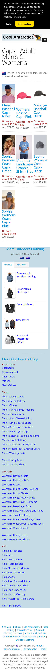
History (10, 630)
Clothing (8, 264)
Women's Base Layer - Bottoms (19, 501)
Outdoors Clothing (25, 639)
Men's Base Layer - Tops (15, 431)
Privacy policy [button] (19, 17)
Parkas (42, 636)
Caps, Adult (8, 376)
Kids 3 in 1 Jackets (12, 550)
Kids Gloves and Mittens (15, 568)
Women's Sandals (12, 636)
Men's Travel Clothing (14, 440)
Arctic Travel (31, 633)
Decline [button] (9, 24)
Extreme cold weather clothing (25, 275)
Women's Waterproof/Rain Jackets (21, 519)
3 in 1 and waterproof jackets (22, 339)
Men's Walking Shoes (14, 464)
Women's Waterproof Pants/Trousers (23, 523)
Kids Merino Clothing (13, 594)
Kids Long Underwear (14, 589)
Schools (18, 633)
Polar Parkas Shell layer (23, 290)
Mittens (6, 380)
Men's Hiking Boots (13, 460)
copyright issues (12, 648)
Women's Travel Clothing (16, 515)
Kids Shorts (8, 576)
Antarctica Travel (25, 630)
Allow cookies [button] (24, 24)
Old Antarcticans (32, 626)
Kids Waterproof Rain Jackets (18, 598)
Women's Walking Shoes (16, 539)
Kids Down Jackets (12, 559)
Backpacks (8, 367)
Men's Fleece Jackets (13, 401)
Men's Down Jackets (13, 396)
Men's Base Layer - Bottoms (17, 427)
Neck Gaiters (9, 385)
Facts (45, 626)
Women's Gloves (11, 484)
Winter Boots (29, 636)
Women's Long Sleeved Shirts (18, 497)
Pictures (17, 626)
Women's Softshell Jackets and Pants (22, 510)
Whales (42, 633)
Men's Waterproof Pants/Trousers (21, 448)
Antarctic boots (24, 304)
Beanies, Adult (10, 372)
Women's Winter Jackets (15, 528)
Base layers (22, 320)
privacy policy (30, 648)
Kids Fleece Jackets (12, 563)
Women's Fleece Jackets (15, 480)
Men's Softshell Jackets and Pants (20, 435)
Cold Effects (21, 264)
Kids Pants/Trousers (13, 572)
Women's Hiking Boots (14, 535)
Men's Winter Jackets (13, 453)
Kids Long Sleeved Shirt (15, 585)
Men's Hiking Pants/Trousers (18, 409)
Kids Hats (7, 555)
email (43, 648)
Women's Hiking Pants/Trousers (20, 488)
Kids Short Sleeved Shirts (16, 581)
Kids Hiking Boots (12, 605)
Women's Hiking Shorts (15, 493)
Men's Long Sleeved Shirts (16, 422)
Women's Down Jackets (15, 475)
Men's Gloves (9, 405)
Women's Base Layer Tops (16, 506)
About (39, 645)
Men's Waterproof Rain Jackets (19, 444)
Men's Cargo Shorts (13, 414)
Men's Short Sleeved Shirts (17, 418)
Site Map (6, 626)
